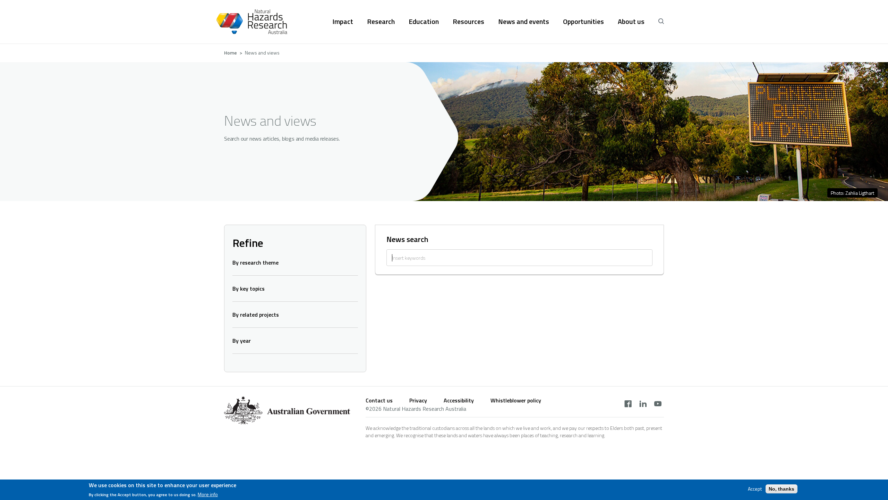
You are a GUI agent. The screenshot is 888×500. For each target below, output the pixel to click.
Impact (342, 21)
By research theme (255, 262)
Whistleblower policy (515, 400)
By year (241, 340)
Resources (468, 21)
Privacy (418, 400)
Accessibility (459, 400)
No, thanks (781, 489)
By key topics (248, 288)
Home (230, 52)
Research (381, 21)
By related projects (255, 314)
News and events (523, 21)
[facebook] (628, 404)
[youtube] (658, 404)
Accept (755, 489)
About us (631, 21)
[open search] (661, 21)
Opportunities (583, 21)
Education (424, 21)
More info (208, 494)
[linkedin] (643, 404)
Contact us (379, 400)
